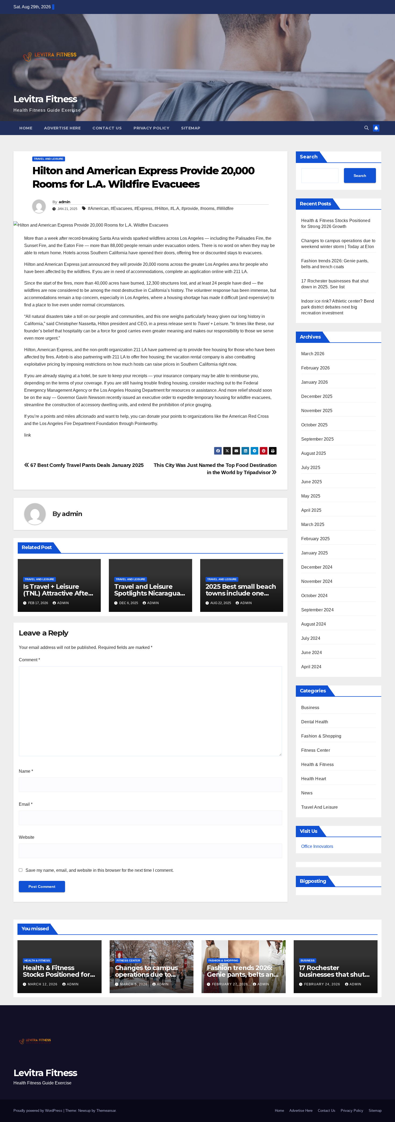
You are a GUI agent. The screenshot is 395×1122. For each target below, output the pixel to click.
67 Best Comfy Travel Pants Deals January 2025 (86, 465)
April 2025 (311, 510)
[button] (366, 128)
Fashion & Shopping (321, 736)
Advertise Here (62, 128)
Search (309, 157)
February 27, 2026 (230, 984)
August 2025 (313, 453)
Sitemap (190, 128)
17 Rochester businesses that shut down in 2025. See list (333, 974)
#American (98, 208)
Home (25, 128)
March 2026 (312, 353)
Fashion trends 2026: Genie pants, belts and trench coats (242, 974)
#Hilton (161, 208)
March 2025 (312, 524)
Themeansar (106, 1111)
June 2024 (311, 652)
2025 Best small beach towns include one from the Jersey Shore (241, 593)
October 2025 (314, 425)
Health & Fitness (317, 764)
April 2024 (311, 667)
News (307, 793)
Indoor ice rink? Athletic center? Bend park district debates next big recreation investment (337, 307)
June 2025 (311, 482)
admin (64, 201)
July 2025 (310, 467)
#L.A (174, 208)
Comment (29, 660)
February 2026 (315, 368)
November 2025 (317, 410)
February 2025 (315, 538)
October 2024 (314, 595)
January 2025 (314, 553)
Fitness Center (315, 750)
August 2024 (313, 624)
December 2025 (317, 396)
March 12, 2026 (43, 984)
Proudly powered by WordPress (38, 1111)
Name (26, 771)
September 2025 (317, 439)
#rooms (207, 208)
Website (26, 837)
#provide (189, 208)
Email (26, 804)
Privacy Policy (151, 128)
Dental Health (314, 722)
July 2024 (310, 638)
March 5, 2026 (134, 984)
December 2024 (317, 567)
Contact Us (107, 128)
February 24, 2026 (322, 984)
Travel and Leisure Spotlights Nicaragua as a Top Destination (147, 593)
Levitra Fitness (45, 99)
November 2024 (317, 581)
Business (310, 707)
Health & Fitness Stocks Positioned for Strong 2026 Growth (56, 974)
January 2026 (314, 382)
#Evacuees (121, 208)
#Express (143, 208)
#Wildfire (225, 208)
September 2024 (317, 610)
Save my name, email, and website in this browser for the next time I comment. (100, 870)
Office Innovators (317, 846)
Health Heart (313, 778)
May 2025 (311, 496)
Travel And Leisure (48, 158)
